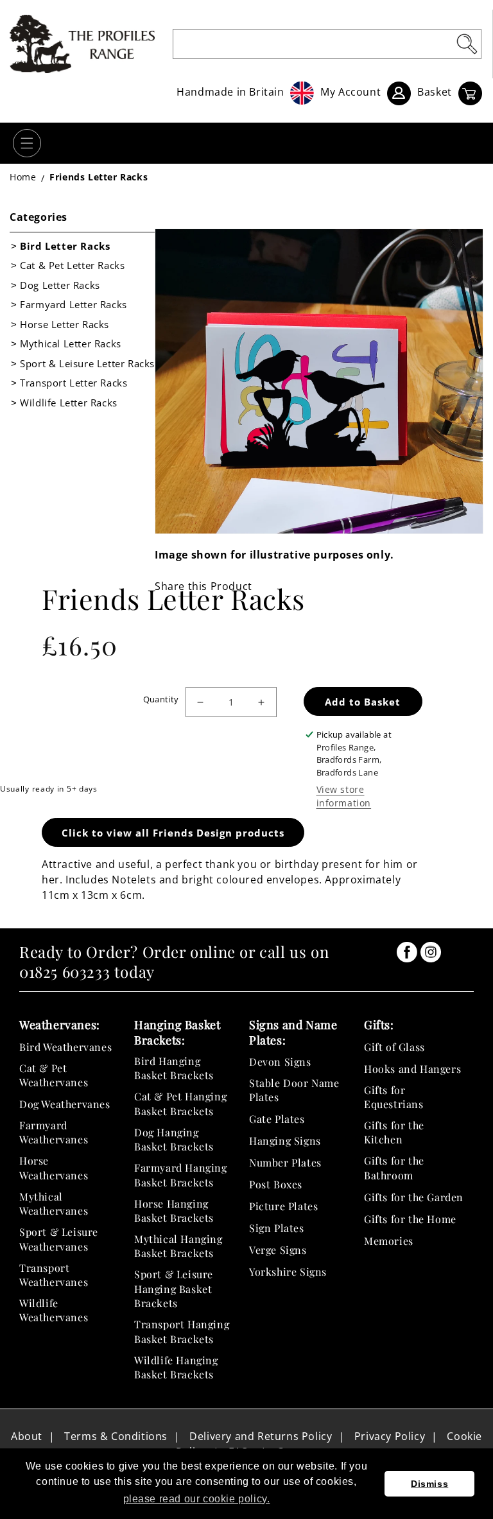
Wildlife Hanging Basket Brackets (176, 1367)
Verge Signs (278, 1249)
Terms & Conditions (116, 1436)
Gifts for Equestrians (394, 1097)
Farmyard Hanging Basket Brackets (180, 1174)
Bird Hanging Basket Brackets (174, 1068)
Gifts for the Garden (413, 1197)
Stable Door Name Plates (294, 1090)
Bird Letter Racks (65, 245)
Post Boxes (275, 1184)
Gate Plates (277, 1118)
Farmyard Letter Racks (73, 304)
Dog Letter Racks (60, 285)
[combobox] (327, 44)
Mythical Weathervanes (53, 1203)
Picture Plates (283, 1206)
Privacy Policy (389, 1436)
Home (23, 177)
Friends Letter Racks (98, 177)
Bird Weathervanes (65, 1047)
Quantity (161, 699)
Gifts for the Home (410, 1219)
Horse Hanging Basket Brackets (174, 1210)
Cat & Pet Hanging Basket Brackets (180, 1103)
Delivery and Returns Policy (260, 1436)
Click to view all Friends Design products (173, 832)
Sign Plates (276, 1228)
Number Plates (285, 1162)
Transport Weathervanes (53, 1275)
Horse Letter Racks (64, 324)
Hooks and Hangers (412, 1068)
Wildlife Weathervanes (53, 1310)
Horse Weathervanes (53, 1167)
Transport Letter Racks (73, 382)
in (407, 952)
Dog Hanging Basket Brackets (174, 1139)
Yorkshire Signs (288, 1271)
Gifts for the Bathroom (394, 1167)
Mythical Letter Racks (70, 343)
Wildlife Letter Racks (68, 402)
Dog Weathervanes (64, 1104)
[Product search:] (467, 44)
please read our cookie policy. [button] (196, 1498)
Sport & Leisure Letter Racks (87, 363)
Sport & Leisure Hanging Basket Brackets (173, 1288)
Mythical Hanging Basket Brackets (178, 1246)
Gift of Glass (394, 1047)
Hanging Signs (285, 1140)
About (26, 1436)
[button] (27, 143)
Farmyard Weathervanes (53, 1132)
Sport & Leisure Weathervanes (58, 1239)
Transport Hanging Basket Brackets (181, 1331)
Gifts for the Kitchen (394, 1132)
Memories (388, 1240)
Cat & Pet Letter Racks (72, 265)
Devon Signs (280, 1061)
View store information (344, 796)
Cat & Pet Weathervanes (53, 1075)
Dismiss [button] (429, 1484)
